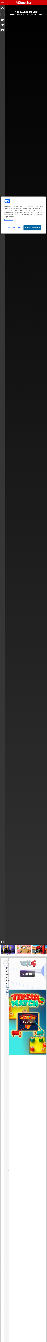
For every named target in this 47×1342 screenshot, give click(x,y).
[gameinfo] (2, 30)
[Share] (2, 14)
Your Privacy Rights (14, 227)
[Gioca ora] (27, 988)
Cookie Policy (8, 220)
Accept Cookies (32, 228)
